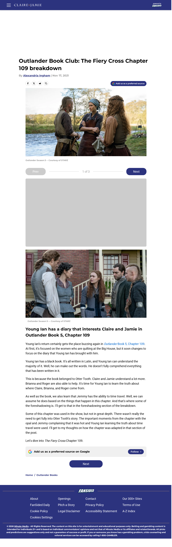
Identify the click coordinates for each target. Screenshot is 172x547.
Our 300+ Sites (132, 498)
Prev (36, 171)
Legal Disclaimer (69, 511)
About (34, 498)
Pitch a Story (66, 505)
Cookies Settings (41, 517)
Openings (64, 498)
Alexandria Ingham (36, 75)
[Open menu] (9, 5)
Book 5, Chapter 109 (124, 344)
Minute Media (21, 526)
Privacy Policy (94, 505)
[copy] (46, 83)
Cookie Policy (39, 511)
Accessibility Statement (101, 511)
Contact (90, 498)
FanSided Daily (40, 505)
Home (29, 475)
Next (136, 171)
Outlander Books (46, 475)
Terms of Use (131, 505)
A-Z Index (128, 511)
